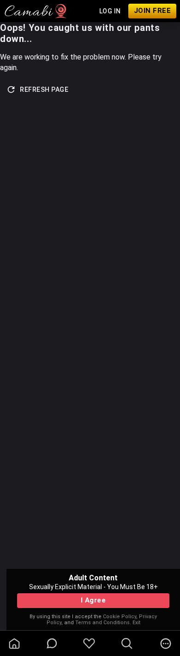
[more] (166, 643)
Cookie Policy (119, 617)
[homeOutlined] (14, 643)
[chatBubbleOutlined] (52, 643)
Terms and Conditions (102, 623)
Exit (136, 623)
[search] (127, 643)
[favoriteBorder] (89, 643)
